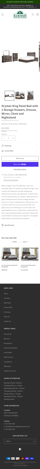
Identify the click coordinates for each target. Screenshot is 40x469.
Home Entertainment (10, 348)
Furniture (7, 298)
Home (6, 293)
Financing (7, 312)
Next (25, 242)
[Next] (38, 96)
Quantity (4, 134)
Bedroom (7, 339)
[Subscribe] (34, 441)
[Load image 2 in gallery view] (20, 95)
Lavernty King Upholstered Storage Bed (28, 266)
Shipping (4, 130)
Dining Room (8, 343)
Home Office (8, 352)
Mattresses (7, 303)
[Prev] (2, 96)
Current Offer (8, 307)
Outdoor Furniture (10, 371)
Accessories (7, 334)
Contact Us (7, 321)
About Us (7, 317)
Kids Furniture (8, 357)
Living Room (8, 362)
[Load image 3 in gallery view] (30, 95)
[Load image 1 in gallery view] (9, 95)
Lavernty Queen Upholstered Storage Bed (9, 266)
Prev (15, 242)
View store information (11, 180)
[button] (2, 14)
